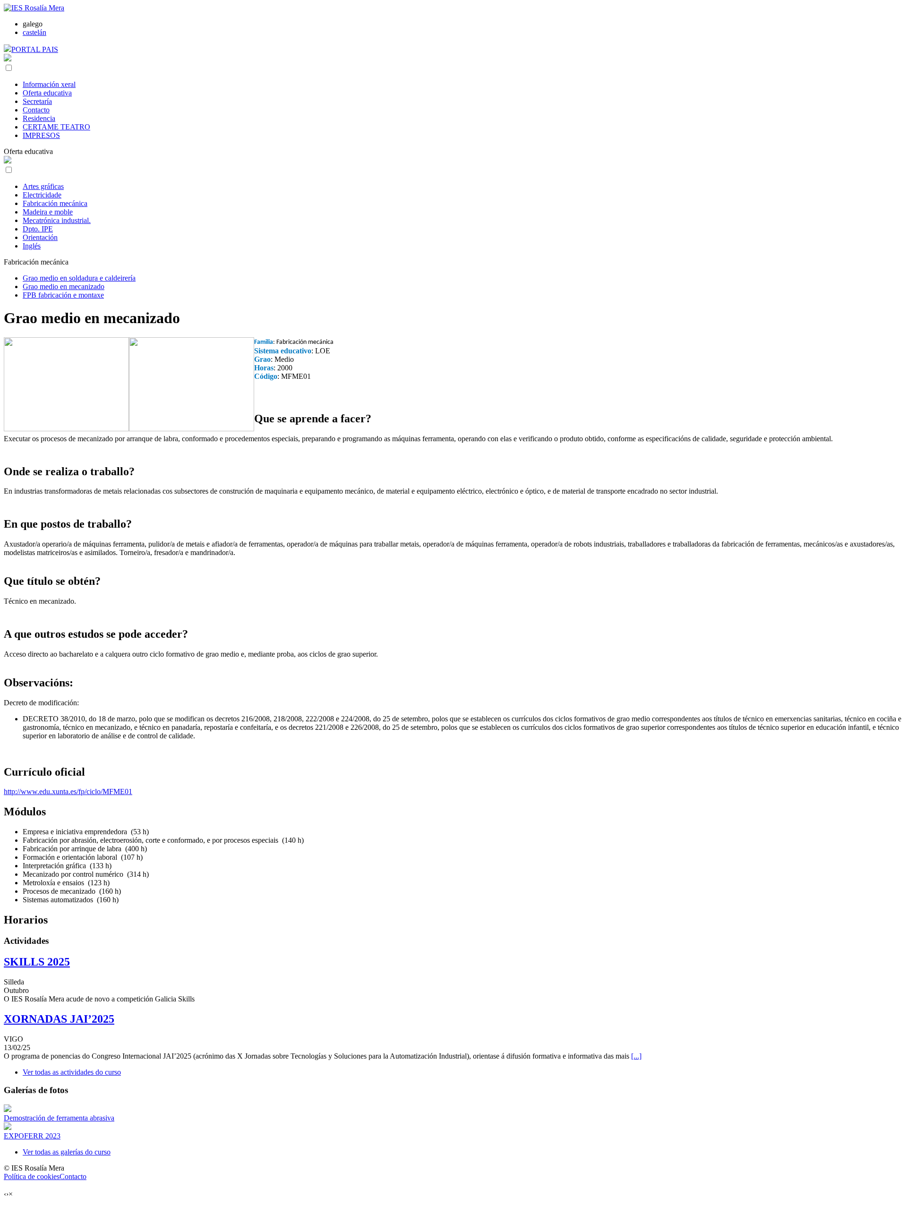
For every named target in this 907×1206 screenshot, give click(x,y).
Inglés (32, 246)
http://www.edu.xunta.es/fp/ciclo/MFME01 (68, 791)
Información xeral (49, 84)
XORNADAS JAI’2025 (59, 1019)
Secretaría (37, 101)
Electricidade (42, 195)
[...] (636, 1056)
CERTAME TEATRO (56, 127)
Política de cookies (32, 1176)
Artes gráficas (43, 186)
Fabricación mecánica (55, 203)
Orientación (40, 237)
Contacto (36, 110)
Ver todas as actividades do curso (72, 1072)
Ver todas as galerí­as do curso (67, 1152)
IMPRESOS (41, 135)
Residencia (39, 118)
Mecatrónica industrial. (57, 220)
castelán (34, 32)
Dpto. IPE (38, 229)
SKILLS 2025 (37, 962)
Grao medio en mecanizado (63, 286)
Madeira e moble (48, 212)
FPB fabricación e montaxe (63, 295)
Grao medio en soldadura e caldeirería (79, 278)
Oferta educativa (47, 93)
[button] (9, 68)
